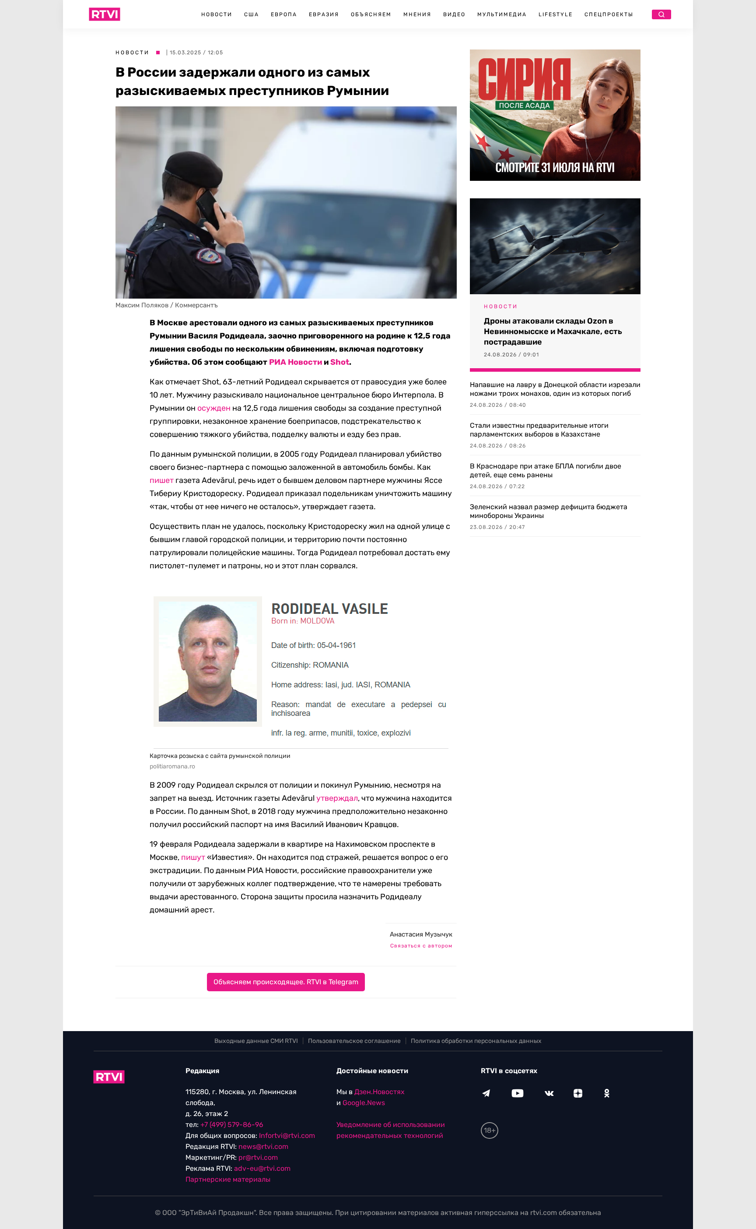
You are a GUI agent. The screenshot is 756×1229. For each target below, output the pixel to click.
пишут (193, 857)
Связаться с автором (421, 946)
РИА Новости (295, 362)
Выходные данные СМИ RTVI (256, 1041)
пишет (162, 480)
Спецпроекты (609, 14)
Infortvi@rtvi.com (287, 1135)
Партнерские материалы (228, 1179)
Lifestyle (556, 14)
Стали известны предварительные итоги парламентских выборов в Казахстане (539, 429)
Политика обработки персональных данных (476, 1041)
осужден (214, 408)
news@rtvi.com (263, 1146)
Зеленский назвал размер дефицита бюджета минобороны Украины (548, 511)
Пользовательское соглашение (354, 1041)
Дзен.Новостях (379, 1092)
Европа (284, 14)
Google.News (364, 1103)
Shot (339, 362)
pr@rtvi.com (258, 1157)
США (251, 14)
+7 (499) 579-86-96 (231, 1124)
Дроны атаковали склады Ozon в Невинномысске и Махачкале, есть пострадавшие (553, 331)
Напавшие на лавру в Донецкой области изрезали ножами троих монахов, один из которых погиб (555, 389)
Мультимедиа (502, 14)
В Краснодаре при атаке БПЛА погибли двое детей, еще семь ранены (545, 470)
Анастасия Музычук (421, 934)
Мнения (417, 14)
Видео (454, 14)
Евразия (324, 14)
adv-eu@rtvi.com (262, 1168)
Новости (216, 14)
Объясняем (371, 14)
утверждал (337, 798)
